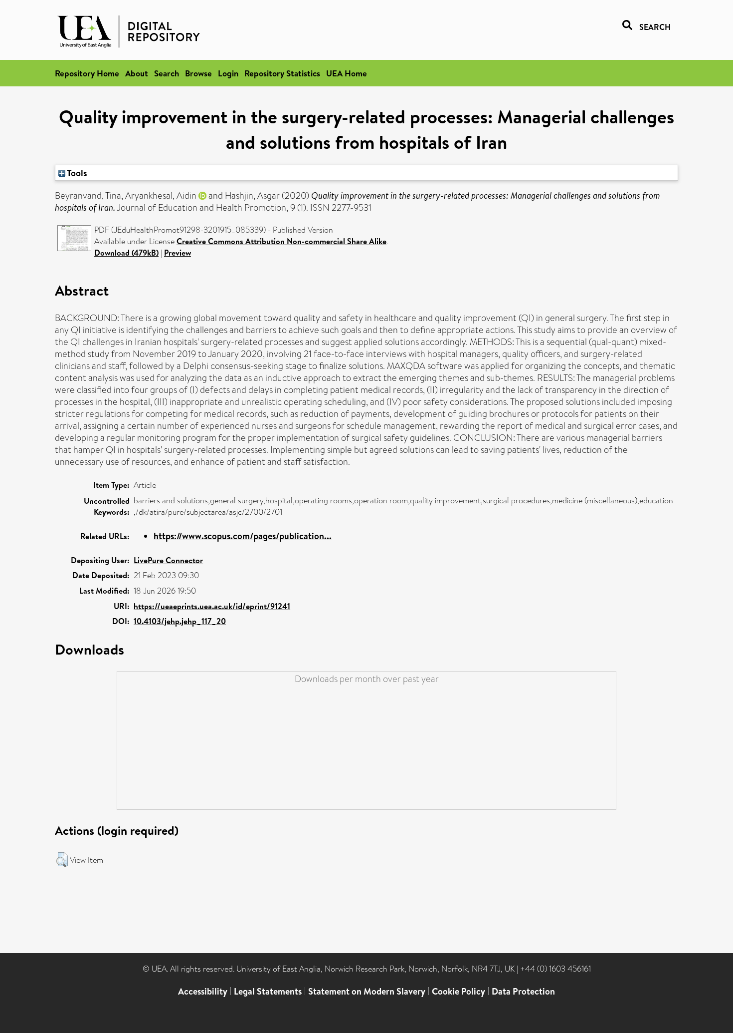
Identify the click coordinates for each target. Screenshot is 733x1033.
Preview (177, 252)
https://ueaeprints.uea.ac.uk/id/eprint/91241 (212, 606)
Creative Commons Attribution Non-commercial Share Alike (281, 241)
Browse (198, 73)
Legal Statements (268, 991)
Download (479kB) (126, 252)
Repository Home (87, 73)
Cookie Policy (458, 991)
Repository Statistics (282, 73)
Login (228, 73)
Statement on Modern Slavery (366, 991)
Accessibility (202, 991)
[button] (62, 859)
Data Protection (523, 991)
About (136, 73)
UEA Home (346, 73)
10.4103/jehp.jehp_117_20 (180, 621)
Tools (76, 172)
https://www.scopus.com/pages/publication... (243, 536)
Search (166, 73)
